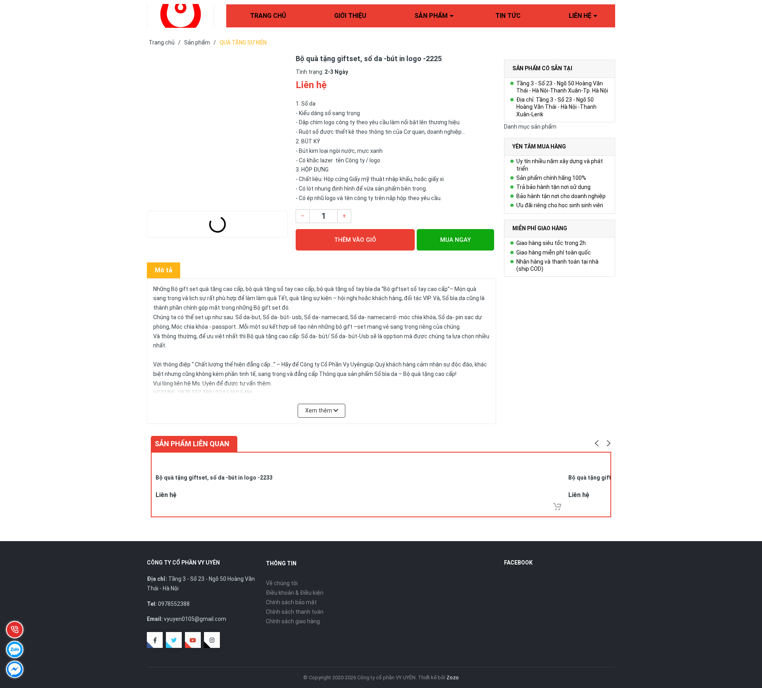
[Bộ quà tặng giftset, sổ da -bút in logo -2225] (217, 130)
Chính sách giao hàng (293, 621)
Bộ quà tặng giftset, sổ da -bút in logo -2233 (214, 477)
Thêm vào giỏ (355, 239)
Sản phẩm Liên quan (192, 443)
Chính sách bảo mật (291, 602)
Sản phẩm (431, 15)
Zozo (452, 677)
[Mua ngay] (557, 507)
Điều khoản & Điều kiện (294, 593)
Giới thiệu (350, 15)
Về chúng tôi (282, 583)
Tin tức (508, 15)
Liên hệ (580, 15)
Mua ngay (455, 239)
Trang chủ (268, 15)
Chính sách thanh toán (294, 612)
